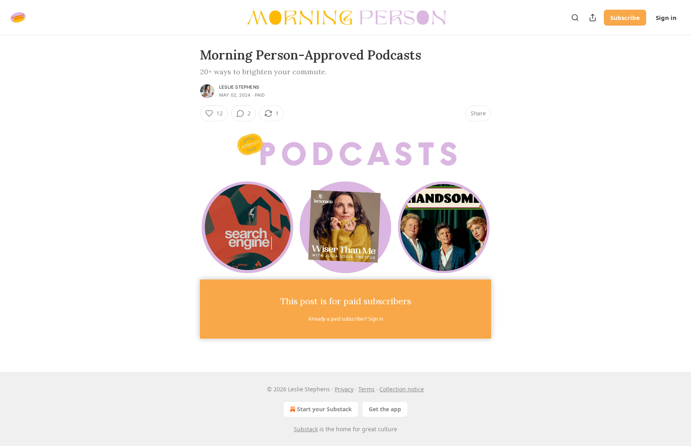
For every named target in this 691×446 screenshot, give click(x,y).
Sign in (666, 18)
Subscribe (625, 18)
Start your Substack (324, 409)
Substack (306, 429)
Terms (366, 389)
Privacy (344, 389)
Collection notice (401, 389)
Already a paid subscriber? (345, 318)
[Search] (575, 18)
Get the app (385, 409)
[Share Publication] (593, 18)
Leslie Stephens (239, 87)
